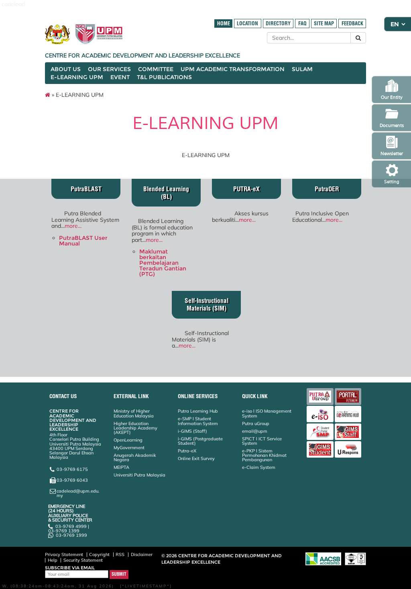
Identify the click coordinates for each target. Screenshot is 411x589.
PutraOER (327, 189)
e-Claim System (258, 467)
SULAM (302, 69)
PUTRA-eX (246, 189)
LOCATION (247, 23)
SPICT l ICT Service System (262, 441)
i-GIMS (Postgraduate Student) (200, 441)
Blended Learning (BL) (166, 192)
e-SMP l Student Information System (198, 421)
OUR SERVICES (109, 69)
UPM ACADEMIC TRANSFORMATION (233, 69)
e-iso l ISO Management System (266, 413)
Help (52, 560)
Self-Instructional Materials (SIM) (206, 304)
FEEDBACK (352, 23)
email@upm (254, 431)
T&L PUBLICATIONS (164, 77)
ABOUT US (66, 69)
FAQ (302, 23)
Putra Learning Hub (198, 411)
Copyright (99, 554)
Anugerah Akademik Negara (135, 457)
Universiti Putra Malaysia (139, 475)
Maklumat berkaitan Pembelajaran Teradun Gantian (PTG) (162, 263)
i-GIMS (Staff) (192, 431)
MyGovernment (129, 447)
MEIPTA (121, 467)
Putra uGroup (255, 423)
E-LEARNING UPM (77, 77)
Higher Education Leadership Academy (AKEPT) (135, 428)
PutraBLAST (86, 189)
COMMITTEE (155, 69)
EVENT (120, 77)
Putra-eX (187, 451)
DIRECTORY (278, 23)
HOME (223, 23)
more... (73, 225)
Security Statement (83, 560)
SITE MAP (324, 23)
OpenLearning (128, 440)
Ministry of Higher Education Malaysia (134, 413)
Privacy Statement (64, 554)
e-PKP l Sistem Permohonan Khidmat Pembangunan (264, 455)
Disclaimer (142, 554)
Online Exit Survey (196, 458)
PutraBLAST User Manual (83, 240)
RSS (120, 554)
